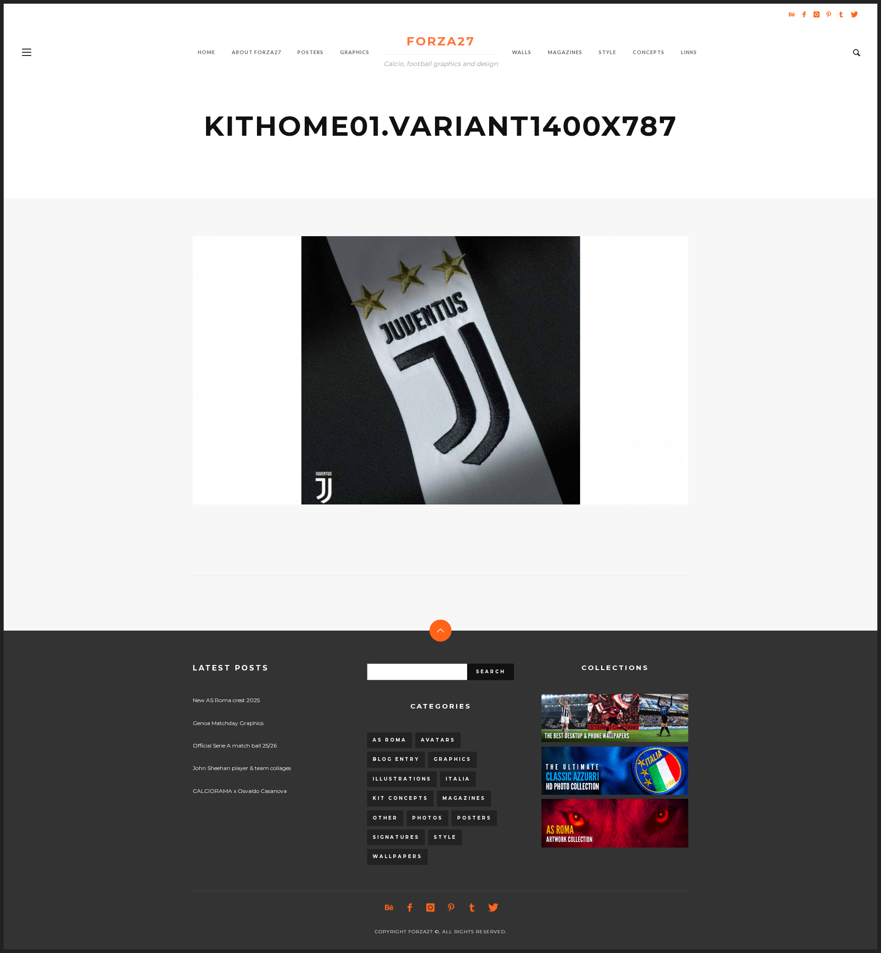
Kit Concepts (400, 798)
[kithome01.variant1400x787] (426, 370)
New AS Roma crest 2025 (226, 700)
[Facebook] (803, 14)
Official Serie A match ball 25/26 (235, 745)
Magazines (463, 798)
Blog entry (396, 759)
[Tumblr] (841, 14)
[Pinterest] (828, 14)
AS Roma (390, 740)
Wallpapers (397, 856)
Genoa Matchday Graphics (228, 723)
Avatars (438, 740)
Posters (474, 818)
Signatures (396, 837)
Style (445, 837)
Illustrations (402, 779)
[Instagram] (816, 14)
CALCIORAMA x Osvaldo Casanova (240, 790)
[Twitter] (853, 14)
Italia (458, 779)
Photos (427, 818)
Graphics (452, 759)
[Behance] (791, 14)
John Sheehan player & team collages (242, 768)
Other (385, 818)
